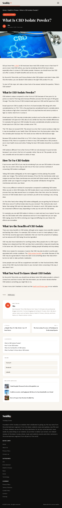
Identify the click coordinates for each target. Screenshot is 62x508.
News (4, 471)
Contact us (6, 454)
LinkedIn (8, 372)
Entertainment (7, 465)
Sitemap (5, 496)
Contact (5, 493)
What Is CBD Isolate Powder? (13, 343)
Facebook (8, 367)
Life (4, 462)
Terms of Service (7, 487)
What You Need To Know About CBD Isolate (17, 350)
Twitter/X (8, 362)
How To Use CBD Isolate (11, 345)
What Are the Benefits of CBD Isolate (15, 348)
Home (4, 10)
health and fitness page (40, 286)
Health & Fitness (13, 10)
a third (16, 66)
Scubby (6, 2)
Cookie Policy (6, 490)
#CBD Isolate (11, 294)
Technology (6, 477)
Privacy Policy (6, 451)
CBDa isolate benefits (35, 253)
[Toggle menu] (58, 3)
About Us (5, 447)
